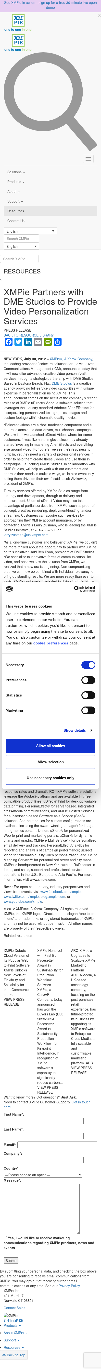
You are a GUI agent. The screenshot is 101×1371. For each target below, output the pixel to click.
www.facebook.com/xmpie (60, 891)
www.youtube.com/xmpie (23, 901)
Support (14, 201)
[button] (30, 231)
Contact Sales (14, 1307)
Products (14, 181)
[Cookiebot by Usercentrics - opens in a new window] (73, 589)
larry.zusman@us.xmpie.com (26, 534)
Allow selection (51, 762)
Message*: (12, 1180)
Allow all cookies (50, 746)
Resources (15, 210)
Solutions (15, 171)
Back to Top (15, 1354)
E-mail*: (10, 1144)
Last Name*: (14, 1129)
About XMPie (14, 1332)
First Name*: (14, 1114)
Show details (74, 730)
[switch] (88, 680)
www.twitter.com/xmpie (21, 896)
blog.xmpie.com (53, 896)
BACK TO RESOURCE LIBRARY (29, 335)
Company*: (13, 1153)
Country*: (12, 1168)
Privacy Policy (69, 1285)
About (12, 191)
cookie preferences (50, 643)
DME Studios (62, 383)
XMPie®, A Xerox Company (71, 358)
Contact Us (16, 220)
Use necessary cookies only (50, 778)
